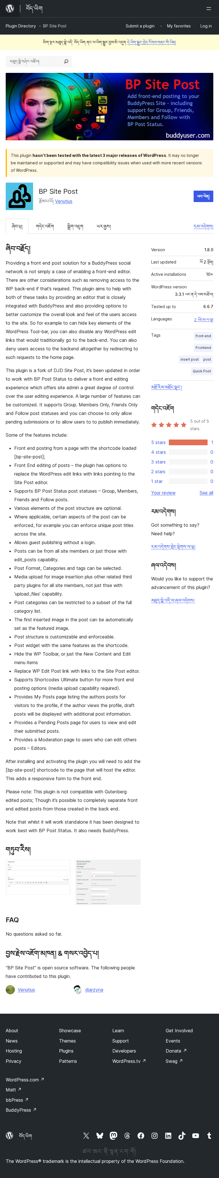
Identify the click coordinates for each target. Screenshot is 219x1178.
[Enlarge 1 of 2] (63, 867)
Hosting (14, 1051)
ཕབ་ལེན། (203, 196)
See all (206, 493)
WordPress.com (25, 1080)
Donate (176, 1051)
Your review (163, 493)
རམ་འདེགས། (203, 226)
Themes (67, 1041)
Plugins (66, 1051)
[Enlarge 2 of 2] (133, 867)
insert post (190, 359)
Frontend (203, 348)
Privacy (13, 1061)
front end (203, 336)
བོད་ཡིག (25, 1136)
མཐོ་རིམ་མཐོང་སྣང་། (166, 387)
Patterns (68, 1061)
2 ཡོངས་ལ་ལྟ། (203, 320)
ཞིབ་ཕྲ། (17, 226)
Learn (118, 1030)
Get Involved (179, 1030)
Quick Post (202, 371)
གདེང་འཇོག (45, 226)
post (207, 359)
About (12, 1030)
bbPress (17, 1100)
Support (120, 1041)
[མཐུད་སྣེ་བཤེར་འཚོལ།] (66, 61)
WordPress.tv (129, 1061)
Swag (174, 1061)
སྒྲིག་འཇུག (75, 226)
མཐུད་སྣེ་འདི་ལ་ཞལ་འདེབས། (172, 600)
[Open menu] (210, 8)
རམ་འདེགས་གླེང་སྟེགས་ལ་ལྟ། (173, 547)
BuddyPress (21, 1110)
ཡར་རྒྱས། (104, 226)
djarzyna (94, 990)
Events (173, 1041)
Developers (124, 1051)
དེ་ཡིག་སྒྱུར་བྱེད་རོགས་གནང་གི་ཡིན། (151, 42)
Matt (14, 1090)
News (12, 1041)
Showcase (70, 1030)
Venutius (63, 201)
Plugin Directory (21, 25)
